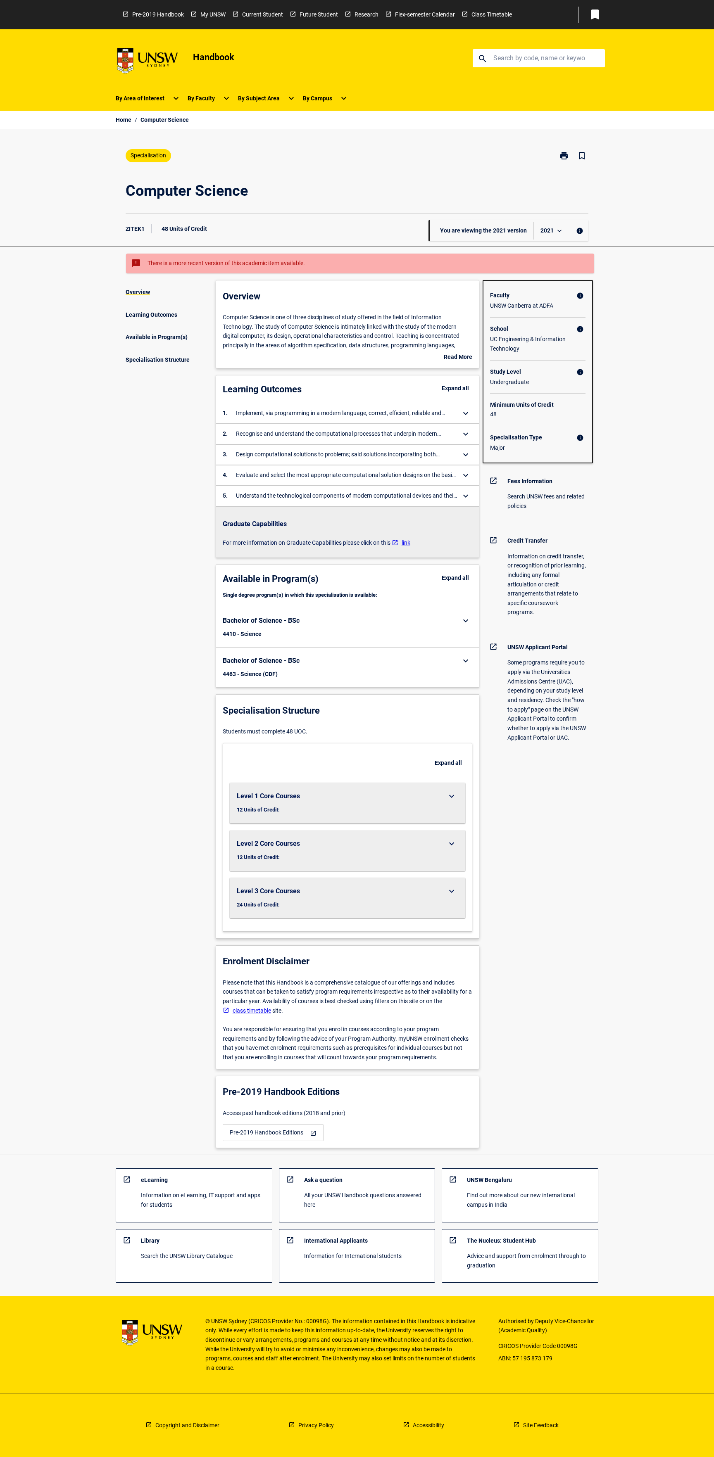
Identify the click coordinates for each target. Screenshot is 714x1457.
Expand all (455, 388)
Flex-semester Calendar (425, 14)
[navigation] (273, 1132)
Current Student (262, 14)
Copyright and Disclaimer (187, 1425)
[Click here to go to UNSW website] (147, 62)
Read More (458, 358)
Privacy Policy (316, 1425)
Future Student (319, 14)
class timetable (252, 1010)
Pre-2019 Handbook (158, 14)
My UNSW (213, 14)
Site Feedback (541, 1425)
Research (366, 14)
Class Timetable (491, 14)
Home (123, 119)
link (406, 542)
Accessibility (428, 1425)
